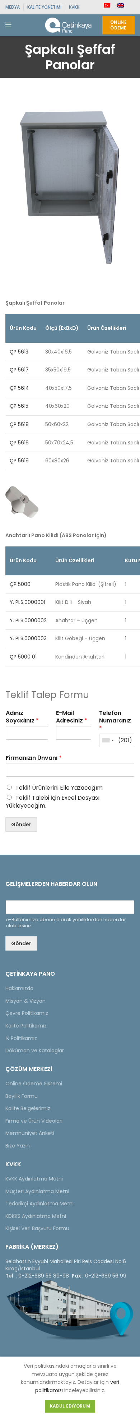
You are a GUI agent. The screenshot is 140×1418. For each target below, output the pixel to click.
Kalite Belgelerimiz (27, 1108)
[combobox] (107, 740)
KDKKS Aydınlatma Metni (35, 1216)
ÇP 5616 (19, 442)
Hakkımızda (19, 988)
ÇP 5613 (19, 351)
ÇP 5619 (19, 460)
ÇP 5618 (19, 424)
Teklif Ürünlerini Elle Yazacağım (59, 788)
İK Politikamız (21, 1038)
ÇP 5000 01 (23, 656)
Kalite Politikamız (26, 1025)
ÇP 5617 (19, 369)
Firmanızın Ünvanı (34, 758)
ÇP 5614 (19, 388)
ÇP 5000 (20, 584)
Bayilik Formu (21, 1096)
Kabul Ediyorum (70, 1406)
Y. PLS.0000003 (28, 638)
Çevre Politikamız (26, 1013)
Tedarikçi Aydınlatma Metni (39, 1203)
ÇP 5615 (19, 406)
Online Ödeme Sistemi (33, 1083)
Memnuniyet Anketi (29, 1133)
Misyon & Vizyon (25, 1000)
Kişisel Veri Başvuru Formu (37, 1228)
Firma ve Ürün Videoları (33, 1120)
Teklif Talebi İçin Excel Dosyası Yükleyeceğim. (52, 802)
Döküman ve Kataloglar (34, 1050)
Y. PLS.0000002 (28, 620)
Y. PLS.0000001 (27, 602)
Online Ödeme (118, 25)
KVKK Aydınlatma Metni (34, 1178)
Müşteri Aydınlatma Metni (37, 1191)
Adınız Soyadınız (22, 717)
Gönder (21, 824)
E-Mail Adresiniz (71, 717)
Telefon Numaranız (115, 721)
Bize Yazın (17, 1145)
